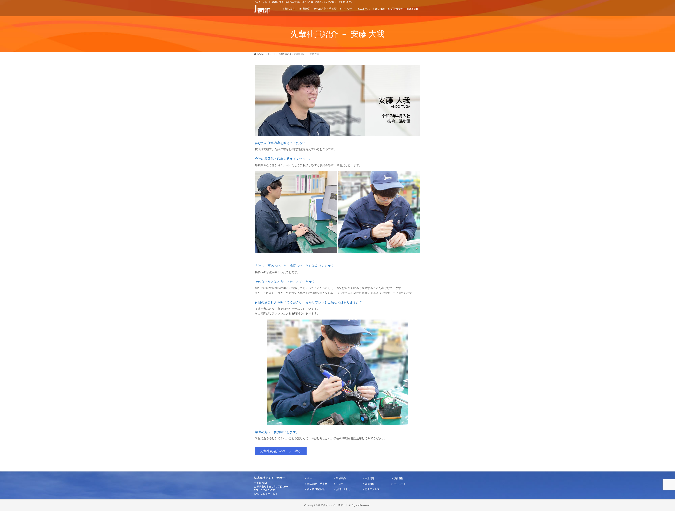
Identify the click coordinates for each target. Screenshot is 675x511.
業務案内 (341, 478)
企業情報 (370, 478)
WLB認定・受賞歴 (317, 483)
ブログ (339, 483)
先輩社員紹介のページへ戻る (280, 451)
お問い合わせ (343, 489)
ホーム (310, 478)
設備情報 (398, 478)
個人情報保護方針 (317, 489)
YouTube (370, 483)
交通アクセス (372, 489)
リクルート (400, 483)
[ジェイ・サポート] (262, 9)
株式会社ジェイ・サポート (333, 505)
